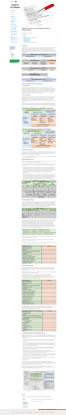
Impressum (13, 412)
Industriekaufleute (13, 19)
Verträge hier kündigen (29, 412)
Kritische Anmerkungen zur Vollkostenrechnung (31, 42)
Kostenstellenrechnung (27, 40)
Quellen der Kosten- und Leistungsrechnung (30, 37)
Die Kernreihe (13, 14)
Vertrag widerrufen (37, 412)
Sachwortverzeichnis (14, 42)
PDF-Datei (46, 399)
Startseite (12, 12)
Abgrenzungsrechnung (27, 39)
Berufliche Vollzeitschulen (14, 26)
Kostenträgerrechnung (27, 41)
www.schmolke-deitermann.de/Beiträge (44, 396)
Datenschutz (18, 412)
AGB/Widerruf (23, 412)
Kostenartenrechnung (27, 38)
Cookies (47, 412)
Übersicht (25, 36)
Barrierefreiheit (43, 412)
